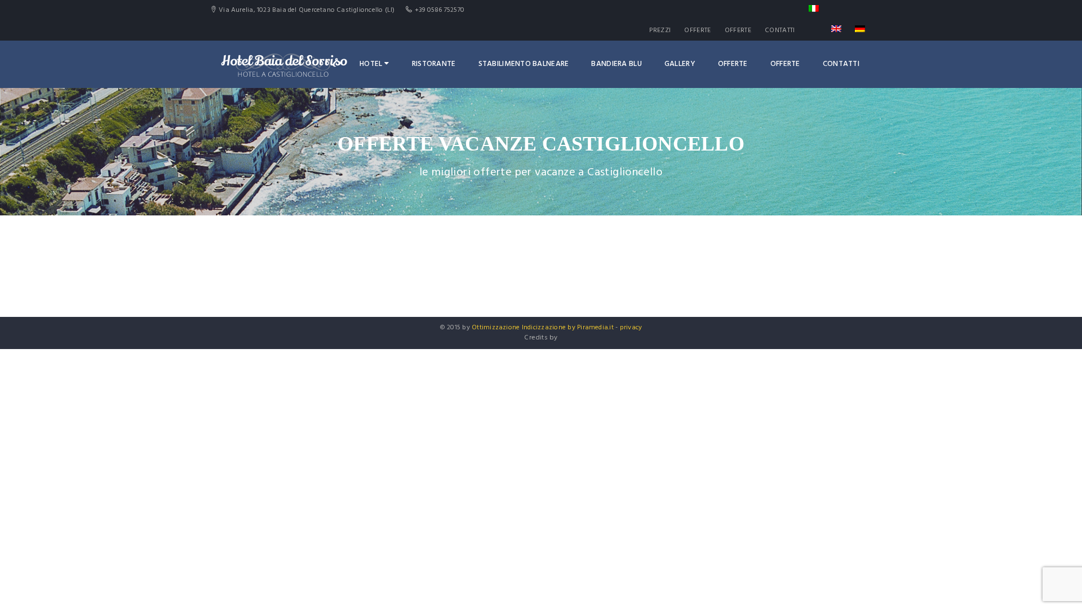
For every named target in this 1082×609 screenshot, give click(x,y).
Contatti (780, 30)
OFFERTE (738, 30)
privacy (631, 327)
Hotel (371, 64)
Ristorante (434, 64)
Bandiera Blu (616, 64)
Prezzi (660, 30)
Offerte (697, 30)
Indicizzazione (544, 327)
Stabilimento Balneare (523, 64)
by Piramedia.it (590, 327)
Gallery (679, 64)
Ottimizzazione (496, 327)
